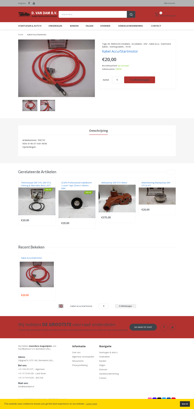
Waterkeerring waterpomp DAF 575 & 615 (155, 184)
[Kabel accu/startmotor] (61, 306)
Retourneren (78, 361)
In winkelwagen (140, 79)
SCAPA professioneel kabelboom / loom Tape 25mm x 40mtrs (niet (76, 185)
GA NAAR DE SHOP (143, 327)
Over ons (76, 352)
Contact (102, 378)
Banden (102, 361)
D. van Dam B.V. (27, 261)
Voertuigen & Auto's (108, 352)
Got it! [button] (185, 404)
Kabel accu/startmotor (31, 258)
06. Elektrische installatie (119, 43)
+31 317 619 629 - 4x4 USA (30, 377)
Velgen (102, 365)
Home (20, 34)
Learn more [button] (91, 404)
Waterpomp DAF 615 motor (114, 182)
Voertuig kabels (117, 46)
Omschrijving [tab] (98, 131)
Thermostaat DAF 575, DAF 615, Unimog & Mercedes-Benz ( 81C (36, 184)
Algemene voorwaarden (83, 356)
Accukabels (137, 43)
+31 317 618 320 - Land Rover (32, 373)
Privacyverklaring (79, 365)
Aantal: (106, 79)
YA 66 (128, 46)
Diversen (103, 369)
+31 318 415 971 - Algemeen (31, 369)
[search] (97, 14)
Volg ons (22, 3)
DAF (146, 43)
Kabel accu (154, 43)
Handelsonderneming (109, 373)
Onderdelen (104, 356)
